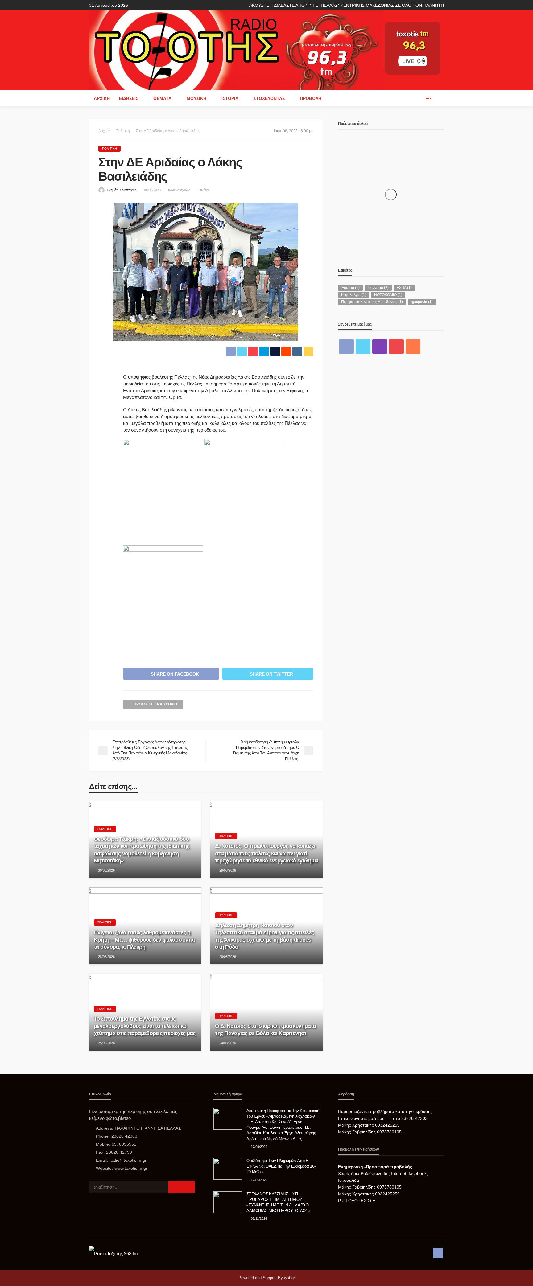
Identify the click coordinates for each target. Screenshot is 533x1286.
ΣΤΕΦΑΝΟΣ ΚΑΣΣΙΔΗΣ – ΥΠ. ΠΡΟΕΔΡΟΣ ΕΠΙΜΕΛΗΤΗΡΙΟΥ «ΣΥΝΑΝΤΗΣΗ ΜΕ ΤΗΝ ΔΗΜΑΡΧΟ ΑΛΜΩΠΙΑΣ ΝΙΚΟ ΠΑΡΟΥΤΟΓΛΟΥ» (278, 1202)
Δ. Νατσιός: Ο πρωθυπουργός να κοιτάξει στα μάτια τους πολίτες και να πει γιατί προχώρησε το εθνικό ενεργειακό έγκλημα (266, 853)
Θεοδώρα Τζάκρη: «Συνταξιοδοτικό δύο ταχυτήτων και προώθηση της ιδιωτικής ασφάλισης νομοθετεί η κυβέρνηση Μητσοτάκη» (141, 850)
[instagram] (379, 346)
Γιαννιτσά (378, 288)
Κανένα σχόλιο (179, 190)
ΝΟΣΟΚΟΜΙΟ (388, 295)
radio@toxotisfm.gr (128, 1160)
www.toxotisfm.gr (130, 1168)
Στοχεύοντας (269, 98)
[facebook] (419, 98)
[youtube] (396, 346)
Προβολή (310, 98)
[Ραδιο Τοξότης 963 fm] (236, 49)
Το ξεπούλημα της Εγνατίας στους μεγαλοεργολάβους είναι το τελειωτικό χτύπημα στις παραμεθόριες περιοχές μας (145, 1026)
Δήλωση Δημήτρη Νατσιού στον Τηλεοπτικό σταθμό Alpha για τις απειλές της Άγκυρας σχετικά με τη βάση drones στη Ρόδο (264, 936)
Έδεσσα (350, 288)
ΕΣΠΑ (404, 288)
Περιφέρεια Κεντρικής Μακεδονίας (372, 302)
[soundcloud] (413, 346)
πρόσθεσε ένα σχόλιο (155, 704)
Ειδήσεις (128, 98)
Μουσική (196, 98)
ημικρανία (422, 302)
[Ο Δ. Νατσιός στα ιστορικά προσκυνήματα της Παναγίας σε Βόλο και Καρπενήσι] (266, 1012)
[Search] (438, 98)
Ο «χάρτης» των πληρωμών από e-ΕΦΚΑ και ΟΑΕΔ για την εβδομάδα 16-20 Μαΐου (280, 1166)
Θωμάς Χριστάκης (122, 190)
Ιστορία (229, 98)
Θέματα (162, 98)
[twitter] (363, 346)
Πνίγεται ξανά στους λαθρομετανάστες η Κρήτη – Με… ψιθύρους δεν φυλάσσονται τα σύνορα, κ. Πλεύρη (144, 939)
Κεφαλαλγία (353, 295)
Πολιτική (109, 148)
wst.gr (289, 1278)
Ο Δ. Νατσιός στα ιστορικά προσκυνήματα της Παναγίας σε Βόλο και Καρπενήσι (265, 1029)
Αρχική (102, 98)
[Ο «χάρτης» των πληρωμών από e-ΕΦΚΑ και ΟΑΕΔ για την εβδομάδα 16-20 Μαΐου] (227, 1169)
